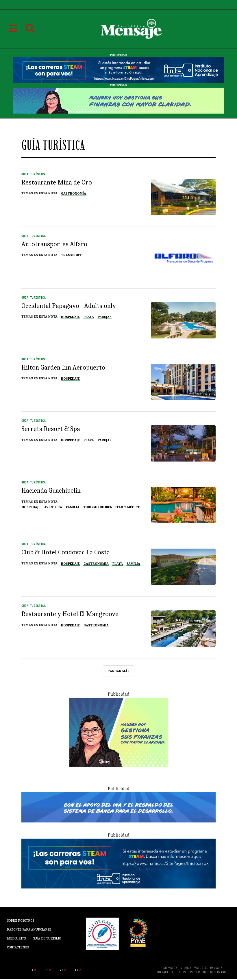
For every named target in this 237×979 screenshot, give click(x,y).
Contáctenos (18, 947)
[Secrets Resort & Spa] (183, 443)
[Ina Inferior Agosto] (118, 863)
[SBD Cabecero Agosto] (118, 100)
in (76, 970)
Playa (89, 317)
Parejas (105, 317)
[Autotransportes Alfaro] (183, 258)
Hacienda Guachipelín (51, 490)
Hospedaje (70, 317)
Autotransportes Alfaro (54, 244)
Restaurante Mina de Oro (56, 182)
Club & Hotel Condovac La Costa (65, 552)
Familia (72, 507)
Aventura (53, 507)
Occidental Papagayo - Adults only (68, 306)
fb (46, 970)
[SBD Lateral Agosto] (118, 732)
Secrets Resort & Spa (50, 429)
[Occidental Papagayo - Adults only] (183, 320)
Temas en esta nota (39, 193)
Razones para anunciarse (29, 929)
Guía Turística (33, 174)
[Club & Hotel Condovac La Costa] (183, 567)
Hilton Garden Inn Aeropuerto (63, 367)
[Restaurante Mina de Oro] (183, 197)
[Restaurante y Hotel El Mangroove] (183, 628)
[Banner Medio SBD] (118, 806)
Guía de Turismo (47, 938)
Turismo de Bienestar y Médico (111, 507)
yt (61, 970)
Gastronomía (73, 193)
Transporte (72, 255)
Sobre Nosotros (20, 920)
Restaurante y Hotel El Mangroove (69, 614)
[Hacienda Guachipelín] (183, 505)
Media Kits (16, 938)
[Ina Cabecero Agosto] (118, 70)
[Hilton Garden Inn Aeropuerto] (183, 382)
